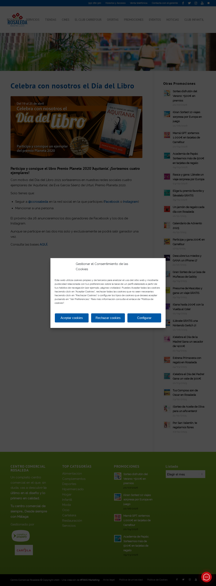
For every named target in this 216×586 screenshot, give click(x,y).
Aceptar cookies (72, 318)
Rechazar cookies (108, 318)
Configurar (144, 318)
